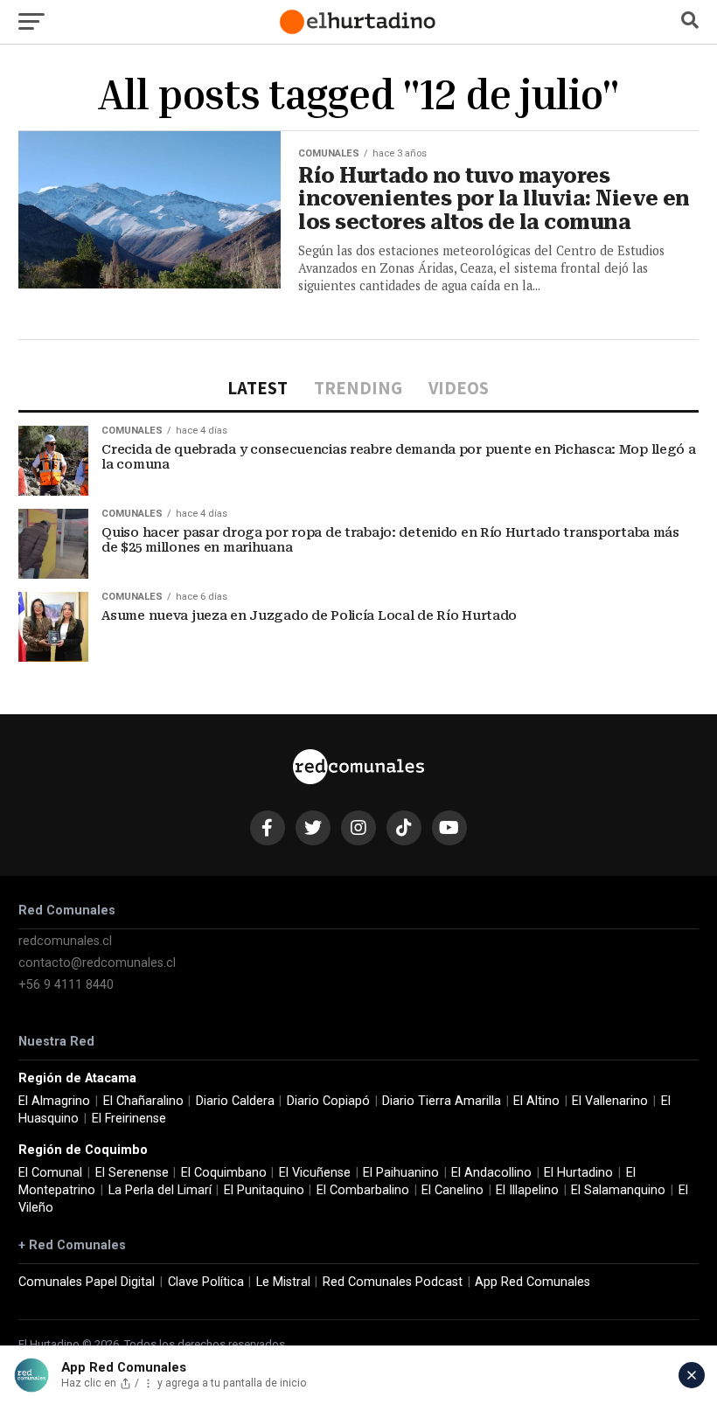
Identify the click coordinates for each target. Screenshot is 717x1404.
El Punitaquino (264, 1190)
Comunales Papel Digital (86, 1282)
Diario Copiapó (328, 1101)
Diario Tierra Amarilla (441, 1101)
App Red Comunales (532, 1282)
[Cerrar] (692, 1375)
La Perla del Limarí (160, 1190)
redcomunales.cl (65, 941)
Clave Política (206, 1282)
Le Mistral (283, 1282)
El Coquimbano (224, 1172)
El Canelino (452, 1190)
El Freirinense (129, 1118)
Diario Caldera (235, 1101)
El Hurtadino (578, 1172)
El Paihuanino (401, 1172)
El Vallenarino (610, 1101)
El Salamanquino (618, 1190)
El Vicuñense (315, 1172)
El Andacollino (491, 1172)
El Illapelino (527, 1190)
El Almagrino (54, 1101)
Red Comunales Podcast (393, 1282)
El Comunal (50, 1172)
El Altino (536, 1101)
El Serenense (132, 1172)
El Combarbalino (363, 1190)
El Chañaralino (143, 1101)
